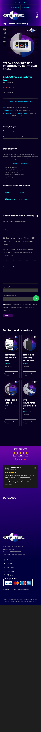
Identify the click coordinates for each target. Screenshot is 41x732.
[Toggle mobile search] (37, 15)
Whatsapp (10, 571)
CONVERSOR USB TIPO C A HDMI (10, 358)
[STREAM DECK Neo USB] (22, 42)
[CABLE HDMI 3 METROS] (11, 388)
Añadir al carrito (8, 374)
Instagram (10, 567)
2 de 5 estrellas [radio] (14, 261)
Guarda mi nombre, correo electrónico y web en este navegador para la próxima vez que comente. (20, 307)
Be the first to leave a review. (14, 221)
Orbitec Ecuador (24, 599)
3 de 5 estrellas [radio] (21, 261)
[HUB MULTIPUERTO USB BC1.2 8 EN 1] (30, 388)
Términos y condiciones (9, 589)
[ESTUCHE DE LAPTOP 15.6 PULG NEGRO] (30, 343)
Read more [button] (8, 485)
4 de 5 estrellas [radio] (28, 261)
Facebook (10, 560)
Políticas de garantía (23, 589)
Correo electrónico (10, 296)
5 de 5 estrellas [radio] (35, 261)
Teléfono (10, 575)
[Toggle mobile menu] (37, 13)
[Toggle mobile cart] (37, 17)
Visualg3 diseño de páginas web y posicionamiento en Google (20, 601)
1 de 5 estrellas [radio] (7, 261)
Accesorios (13, 137)
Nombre (6, 287)
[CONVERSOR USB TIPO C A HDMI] (11, 343)
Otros (23, 137)
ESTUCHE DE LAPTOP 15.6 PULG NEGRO (28, 358)
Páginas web (33, 599)
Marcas (19, 137)
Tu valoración (8, 267)
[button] (20, 127)
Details (16, 374)
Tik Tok (9, 564)
